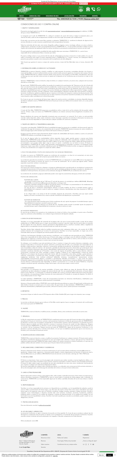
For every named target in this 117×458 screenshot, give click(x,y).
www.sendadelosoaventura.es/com (70, 31)
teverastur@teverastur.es (83, 350)
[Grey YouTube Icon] (93, 444)
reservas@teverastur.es (44, 183)
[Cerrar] (115, 455)
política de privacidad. (45, 405)
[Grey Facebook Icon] (88, 444)
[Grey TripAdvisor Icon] (84, 444)
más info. (55, 456)
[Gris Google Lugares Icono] (91, 444)
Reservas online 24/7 (91, 19)
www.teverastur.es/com (54, 31)
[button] (94, 15)
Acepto (109, 455)
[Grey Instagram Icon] (86, 444)
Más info (101, 455)
